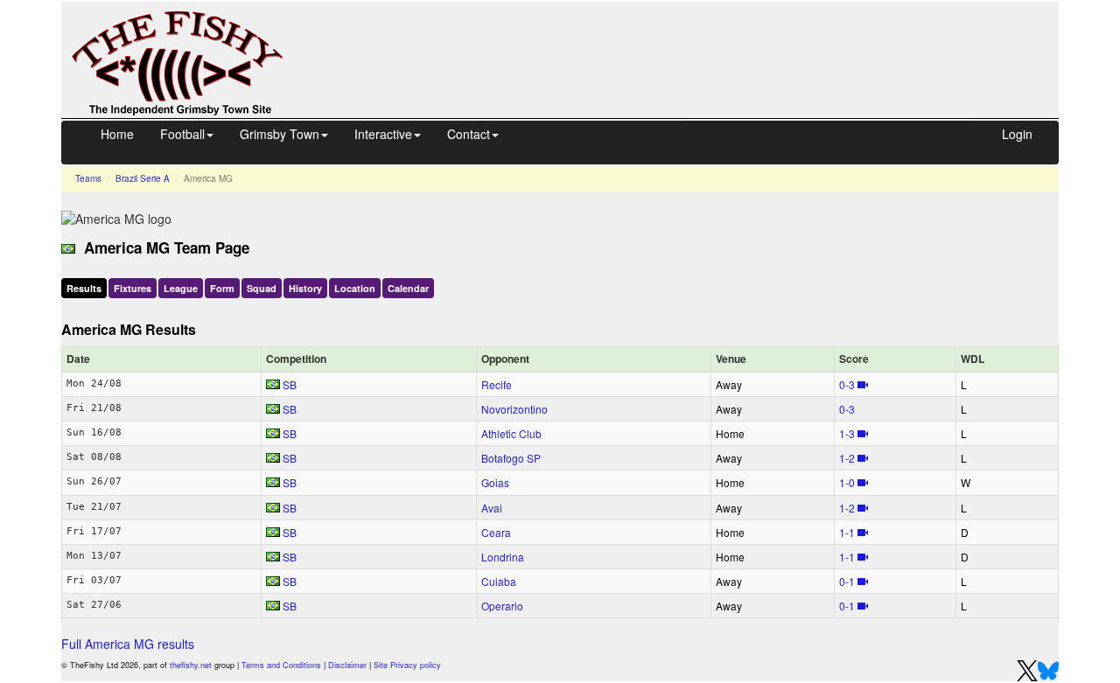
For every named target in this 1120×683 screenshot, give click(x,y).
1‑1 (847, 532)
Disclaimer (347, 665)
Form (222, 288)
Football (182, 134)
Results (84, 288)
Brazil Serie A (143, 178)
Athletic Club (511, 433)
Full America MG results (127, 643)
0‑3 (847, 384)
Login (1017, 134)
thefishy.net (191, 665)
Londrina (502, 556)
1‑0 (847, 482)
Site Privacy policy (407, 665)
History (305, 288)
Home (117, 134)
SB (290, 384)
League (181, 288)
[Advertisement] (686, 42)
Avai (491, 507)
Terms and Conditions (281, 665)
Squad (261, 288)
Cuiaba (498, 581)
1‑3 (847, 433)
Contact (468, 134)
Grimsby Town (279, 134)
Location (354, 288)
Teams (88, 178)
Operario (502, 605)
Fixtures (132, 288)
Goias (495, 482)
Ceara (496, 532)
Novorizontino (514, 408)
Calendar (408, 288)
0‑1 (847, 581)
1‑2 (847, 457)
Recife (496, 384)
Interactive (383, 134)
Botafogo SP (511, 457)
